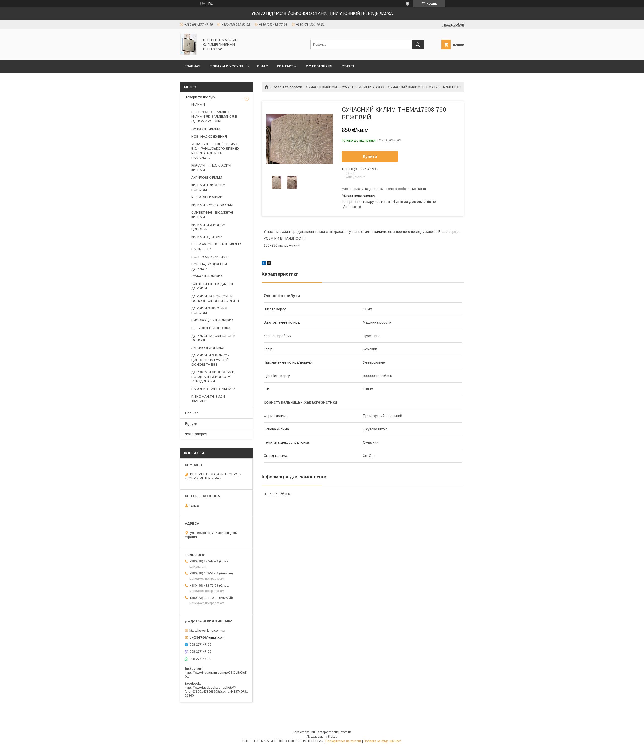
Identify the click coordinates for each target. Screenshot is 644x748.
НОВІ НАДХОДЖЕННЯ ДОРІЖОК (209, 266)
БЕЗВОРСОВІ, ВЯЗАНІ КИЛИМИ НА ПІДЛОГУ (216, 246)
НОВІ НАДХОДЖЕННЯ (209, 136)
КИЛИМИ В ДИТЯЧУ (206, 237)
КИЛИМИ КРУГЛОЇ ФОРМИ (212, 205)
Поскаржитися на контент (343, 741)
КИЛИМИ (198, 104)
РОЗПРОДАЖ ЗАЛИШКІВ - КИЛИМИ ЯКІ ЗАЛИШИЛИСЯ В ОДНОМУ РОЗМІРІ (214, 116)
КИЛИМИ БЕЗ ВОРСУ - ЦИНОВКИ (209, 227)
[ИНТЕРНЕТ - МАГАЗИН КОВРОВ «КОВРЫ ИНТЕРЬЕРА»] (188, 53)
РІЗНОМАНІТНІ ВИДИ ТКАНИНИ (208, 399)
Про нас (191, 413)
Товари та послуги (287, 87)
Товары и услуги (226, 66)
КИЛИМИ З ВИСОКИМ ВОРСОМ (208, 187)
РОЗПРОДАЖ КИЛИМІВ (210, 257)
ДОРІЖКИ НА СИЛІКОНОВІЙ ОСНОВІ (213, 338)
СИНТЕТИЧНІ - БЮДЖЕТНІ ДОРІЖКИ (212, 286)
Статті (347, 66)
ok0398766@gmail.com (207, 637)
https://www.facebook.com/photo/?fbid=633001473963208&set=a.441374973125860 (216, 691)
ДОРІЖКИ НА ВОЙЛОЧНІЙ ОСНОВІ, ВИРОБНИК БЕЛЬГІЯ (215, 298)
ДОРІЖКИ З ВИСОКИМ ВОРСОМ (209, 310)
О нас (262, 66)
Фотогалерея (319, 66)
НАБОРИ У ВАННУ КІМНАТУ (213, 389)
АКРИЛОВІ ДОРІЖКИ (207, 348)
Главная (193, 66)
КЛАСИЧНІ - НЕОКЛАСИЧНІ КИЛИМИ (212, 167)
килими (380, 232)
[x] (269, 264)
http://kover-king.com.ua (207, 630)
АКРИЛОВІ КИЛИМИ (206, 177)
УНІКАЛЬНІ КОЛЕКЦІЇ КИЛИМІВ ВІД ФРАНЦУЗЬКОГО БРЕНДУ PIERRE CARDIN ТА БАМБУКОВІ (215, 151)
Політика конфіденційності (383, 741)
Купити (370, 156)
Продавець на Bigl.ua (322, 736)
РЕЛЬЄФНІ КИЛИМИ (206, 197)
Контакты (287, 66)
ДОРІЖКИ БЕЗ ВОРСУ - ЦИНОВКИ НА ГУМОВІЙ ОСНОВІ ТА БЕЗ (210, 359)
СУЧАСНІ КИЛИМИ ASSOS (362, 87)
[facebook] (264, 264)
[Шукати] (418, 44)
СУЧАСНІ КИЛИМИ (321, 87)
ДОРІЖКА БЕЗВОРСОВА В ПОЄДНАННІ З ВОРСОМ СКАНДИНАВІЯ (212, 376)
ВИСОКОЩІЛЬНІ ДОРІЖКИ (212, 320)
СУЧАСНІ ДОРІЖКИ (206, 276)
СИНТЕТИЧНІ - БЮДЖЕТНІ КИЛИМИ (212, 215)
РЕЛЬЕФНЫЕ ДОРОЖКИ (210, 328)
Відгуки (191, 424)
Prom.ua (346, 732)
